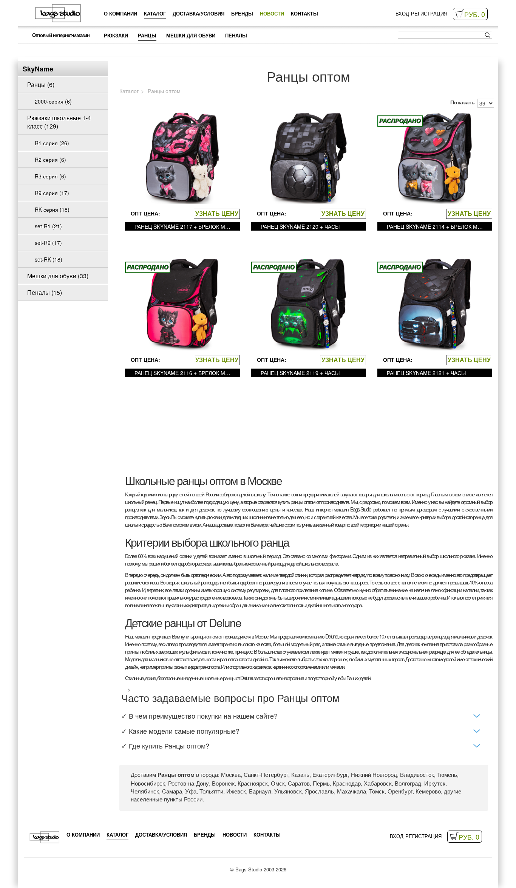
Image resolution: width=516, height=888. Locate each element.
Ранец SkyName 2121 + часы (426, 373)
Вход (402, 13)
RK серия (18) (52, 209)
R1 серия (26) (52, 143)
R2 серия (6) (50, 159)
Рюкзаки (116, 35)
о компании (120, 13)
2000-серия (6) (53, 101)
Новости (272, 13)
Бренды (242, 13)
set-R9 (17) (48, 242)
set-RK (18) (48, 259)
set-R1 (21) (48, 226)
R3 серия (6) (50, 176)
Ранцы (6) (40, 84)
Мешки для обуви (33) (57, 275)
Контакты (304, 13)
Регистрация (429, 13)
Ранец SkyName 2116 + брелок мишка (184, 373)
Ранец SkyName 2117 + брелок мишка (184, 226)
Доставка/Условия (198, 13)
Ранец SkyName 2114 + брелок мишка (437, 226)
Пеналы (236, 35)
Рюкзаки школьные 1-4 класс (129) (59, 121)
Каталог (155, 13)
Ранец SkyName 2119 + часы (300, 373)
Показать (462, 102)
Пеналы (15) (44, 292)
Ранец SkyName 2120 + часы (300, 226)
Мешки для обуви (190, 35)
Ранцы (147, 35)
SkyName (38, 69)
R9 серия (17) (52, 193)
